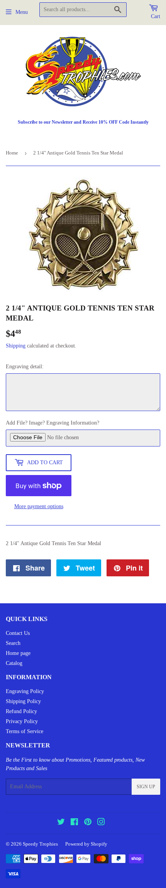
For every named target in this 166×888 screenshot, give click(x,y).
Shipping (15, 346)
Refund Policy (21, 711)
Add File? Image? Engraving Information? (52, 423)
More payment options (38, 506)
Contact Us (18, 633)
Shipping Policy (23, 701)
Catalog (14, 663)
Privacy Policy (22, 721)
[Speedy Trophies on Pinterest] (88, 823)
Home (12, 153)
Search (13, 643)
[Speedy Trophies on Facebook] (74, 823)
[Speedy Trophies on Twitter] (61, 823)
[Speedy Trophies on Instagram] (101, 823)
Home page (18, 653)
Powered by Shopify (86, 844)
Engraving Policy (25, 691)
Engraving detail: (25, 366)
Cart (155, 16)
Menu (21, 12)
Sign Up (146, 786)
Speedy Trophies (40, 844)
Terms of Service (24, 731)
